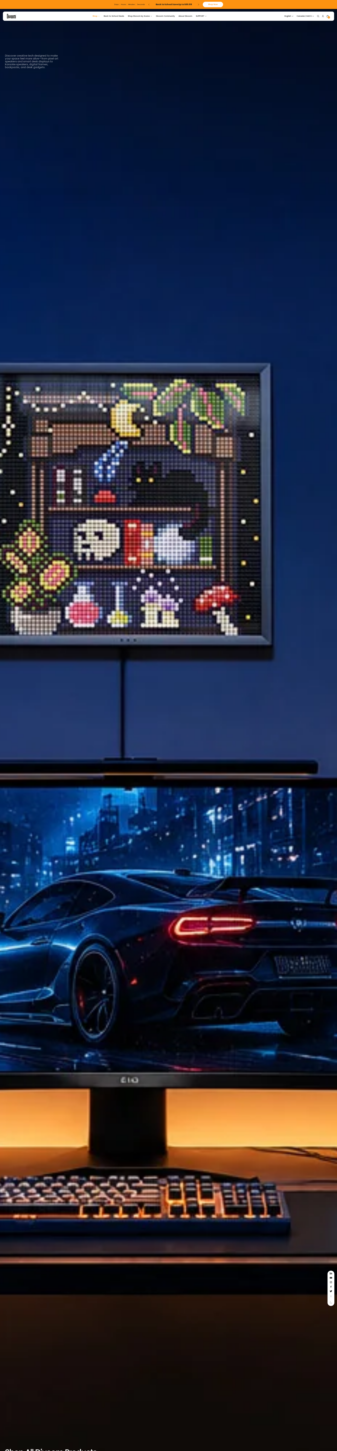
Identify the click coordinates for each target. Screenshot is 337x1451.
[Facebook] (331, 1286)
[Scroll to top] (331, 1296)
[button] (289, 16)
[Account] (323, 16)
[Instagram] (331, 1282)
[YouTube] (331, 1277)
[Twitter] (331, 1291)
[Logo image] (11, 16)
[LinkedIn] (331, 1273)
